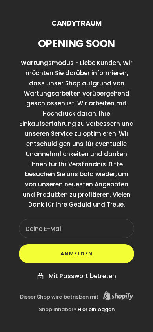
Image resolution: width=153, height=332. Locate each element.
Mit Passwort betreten (82, 276)
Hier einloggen (96, 309)
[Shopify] (115, 296)
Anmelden (76, 253)
